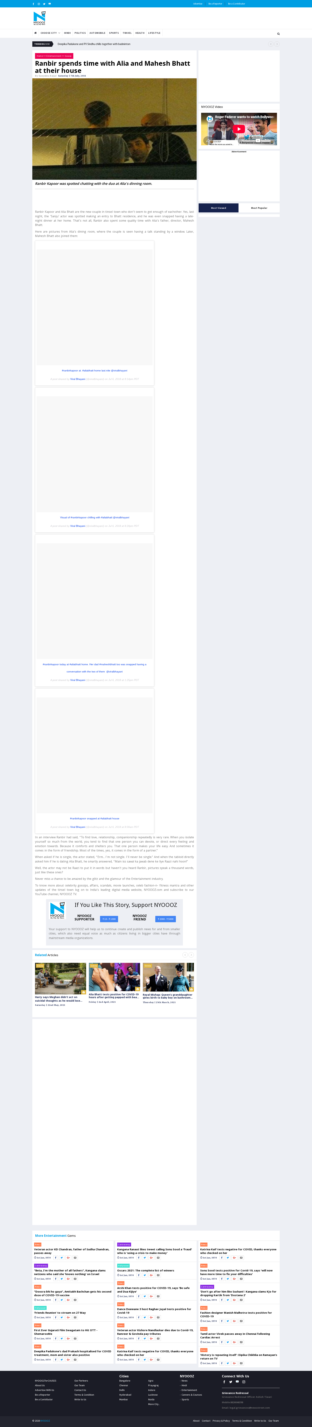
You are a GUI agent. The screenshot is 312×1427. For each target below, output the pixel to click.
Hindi (67, 32)
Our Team (79, 1385)
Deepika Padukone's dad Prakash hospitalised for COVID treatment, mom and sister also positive (72, 1353)
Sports (114, 32)
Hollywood (40, 1307)
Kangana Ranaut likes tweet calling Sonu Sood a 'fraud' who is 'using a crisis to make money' (154, 1251)
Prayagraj (153, 1385)
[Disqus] (114, 1073)
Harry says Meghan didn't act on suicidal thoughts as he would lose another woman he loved (57, 999)
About (196, 1420)
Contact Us (80, 1390)
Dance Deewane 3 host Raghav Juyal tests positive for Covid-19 (154, 1310)
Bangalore (124, 1380)
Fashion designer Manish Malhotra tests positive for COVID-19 (236, 1314)
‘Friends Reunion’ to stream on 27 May (60, 1312)
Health (139, 32)
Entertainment (53, 56)
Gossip (68, 56)
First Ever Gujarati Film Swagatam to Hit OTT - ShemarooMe (66, 1332)
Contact (206, 1420)
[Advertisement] (114, 199)
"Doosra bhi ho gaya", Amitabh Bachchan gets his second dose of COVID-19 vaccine (72, 1293)
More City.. (154, 1404)
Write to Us (80, 1399)
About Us (40, 1385)
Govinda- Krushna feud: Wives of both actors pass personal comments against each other (108, 43)
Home (40, 56)
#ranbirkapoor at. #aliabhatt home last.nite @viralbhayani (94, 370)
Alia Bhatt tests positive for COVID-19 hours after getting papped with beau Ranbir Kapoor (113, 996)
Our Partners (81, 1380)
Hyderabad (125, 1394)
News (37, 1244)
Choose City (49, 32)
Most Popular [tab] (259, 208)
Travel (127, 32)
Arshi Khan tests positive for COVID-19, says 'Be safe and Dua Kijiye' (153, 1289)
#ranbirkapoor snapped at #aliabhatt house (94, 818)
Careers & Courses (192, 1394)
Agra (150, 1380)
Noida (151, 1399)
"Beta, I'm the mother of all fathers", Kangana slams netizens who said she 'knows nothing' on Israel (70, 1272)
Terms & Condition (84, 1394)
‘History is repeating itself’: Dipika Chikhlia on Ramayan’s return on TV (238, 1356)
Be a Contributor (236, 3)
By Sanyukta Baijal (46, 76)
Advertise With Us (44, 1390)
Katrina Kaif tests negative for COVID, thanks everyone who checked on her (155, 1353)
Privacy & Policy (221, 1420)
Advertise (197, 3)
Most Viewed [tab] (218, 208)
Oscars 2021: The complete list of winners (145, 1270)
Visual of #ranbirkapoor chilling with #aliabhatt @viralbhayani (94, 517)
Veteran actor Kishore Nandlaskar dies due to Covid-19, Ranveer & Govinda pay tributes (155, 1332)
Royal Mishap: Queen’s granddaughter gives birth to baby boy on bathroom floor (167, 996)
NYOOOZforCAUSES (45, 1380)
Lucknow (153, 1394)
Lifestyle (154, 32)
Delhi (122, 1390)
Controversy (41, 1265)
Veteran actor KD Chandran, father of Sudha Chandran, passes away (71, 1251)
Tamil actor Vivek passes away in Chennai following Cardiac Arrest (235, 1335)
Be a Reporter (215, 3)
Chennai (123, 1385)
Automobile (97, 32)
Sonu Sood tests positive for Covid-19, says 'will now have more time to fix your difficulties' (236, 1272)
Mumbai (123, 1399)
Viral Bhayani (77, 379)
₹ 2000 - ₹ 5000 (165, 919)
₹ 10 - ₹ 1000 (109, 919)
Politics (80, 32)
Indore (151, 1390)
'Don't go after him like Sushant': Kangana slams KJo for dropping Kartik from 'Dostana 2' (238, 1293)
